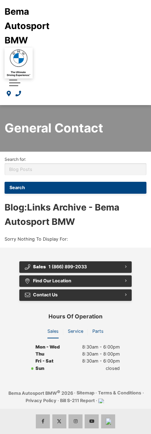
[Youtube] (92, 421)
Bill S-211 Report (77, 400)
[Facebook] (43, 421)
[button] (14, 82)
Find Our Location (52, 280)
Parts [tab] (98, 331)
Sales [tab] (53, 331)
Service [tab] (75, 331)
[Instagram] (75, 421)
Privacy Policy (41, 400)
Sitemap (85, 392)
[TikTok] (108, 421)
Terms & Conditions (119, 392)
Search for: (15, 159)
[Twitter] (59, 421)
